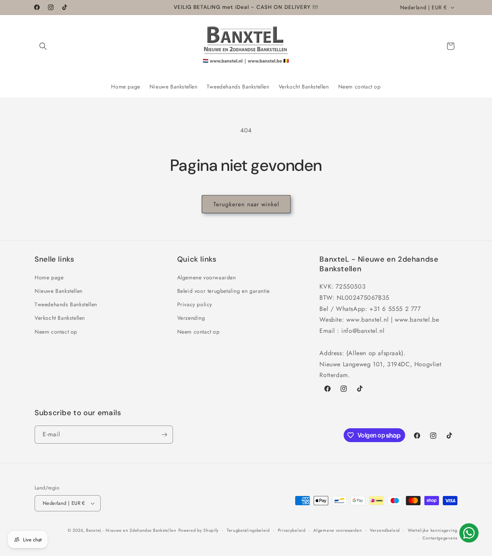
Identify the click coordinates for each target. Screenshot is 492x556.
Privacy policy (194, 304)
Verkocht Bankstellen (60, 318)
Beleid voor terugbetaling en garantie (223, 290)
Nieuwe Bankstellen (59, 290)
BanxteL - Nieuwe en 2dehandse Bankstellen (131, 530)
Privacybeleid (292, 530)
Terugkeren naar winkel (246, 204)
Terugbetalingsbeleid (248, 530)
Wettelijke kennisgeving (432, 530)
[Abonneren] (164, 435)
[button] (43, 46)
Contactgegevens (440, 538)
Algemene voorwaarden (206, 277)
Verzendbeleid (385, 530)
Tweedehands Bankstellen (66, 304)
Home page (49, 277)
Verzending (191, 318)
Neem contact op (56, 331)
